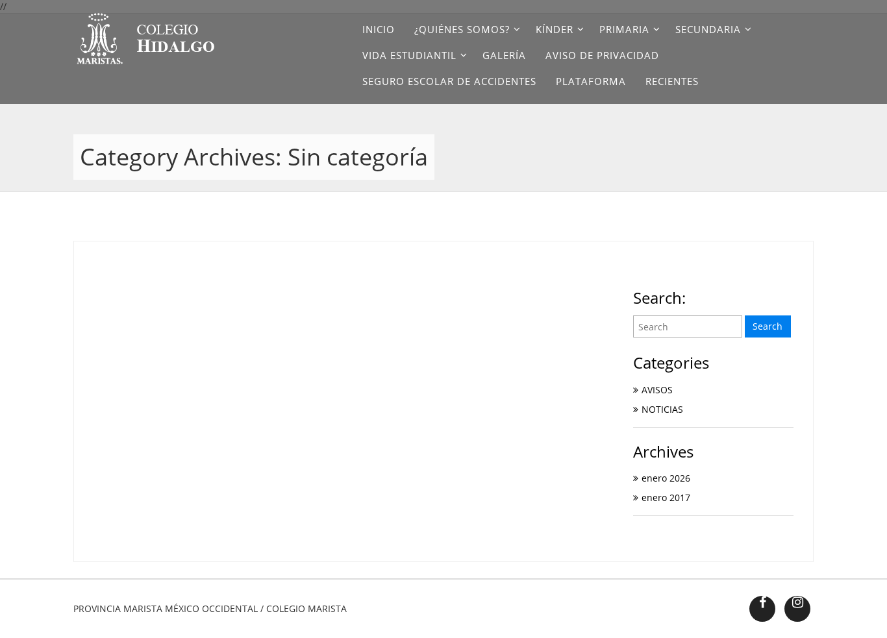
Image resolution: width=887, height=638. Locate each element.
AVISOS (657, 390)
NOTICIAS (662, 409)
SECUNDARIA (708, 29)
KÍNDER (554, 29)
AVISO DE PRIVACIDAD (602, 55)
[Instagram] (797, 609)
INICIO (378, 29)
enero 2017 (666, 497)
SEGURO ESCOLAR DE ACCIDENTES (449, 81)
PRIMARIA (624, 29)
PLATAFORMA (591, 81)
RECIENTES (672, 81)
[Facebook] (762, 609)
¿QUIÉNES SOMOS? (462, 29)
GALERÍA (504, 55)
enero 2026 (666, 478)
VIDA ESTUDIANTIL (409, 55)
